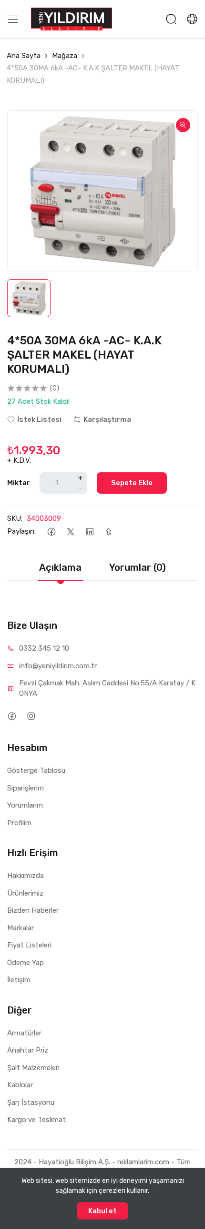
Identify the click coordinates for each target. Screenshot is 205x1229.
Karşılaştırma (107, 419)
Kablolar (20, 1085)
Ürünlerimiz (25, 893)
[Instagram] (30, 716)
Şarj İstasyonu (30, 1102)
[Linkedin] (89, 531)
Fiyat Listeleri (29, 945)
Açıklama (60, 567)
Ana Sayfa (24, 55)
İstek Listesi (39, 419)
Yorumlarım (25, 805)
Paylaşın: (21, 531)
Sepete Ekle (132, 482)
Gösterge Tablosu (36, 770)
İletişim (19, 979)
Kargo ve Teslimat (36, 1119)
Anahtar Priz (27, 1050)
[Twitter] (70, 531)
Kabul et (102, 1211)
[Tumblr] (108, 531)
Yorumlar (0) (137, 567)
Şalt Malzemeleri (33, 1067)
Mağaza (64, 55)
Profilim (19, 823)
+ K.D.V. (19, 460)
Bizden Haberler (33, 910)
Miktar (18, 482)
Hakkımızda (25, 875)
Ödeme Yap (25, 962)
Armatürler (24, 1033)
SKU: (14, 518)
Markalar (20, 928)
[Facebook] (51, 531)
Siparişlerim (25, 788)
